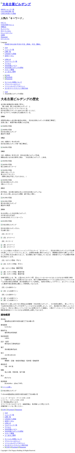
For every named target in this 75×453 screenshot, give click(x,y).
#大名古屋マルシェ (7, 25)
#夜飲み (3, 27)
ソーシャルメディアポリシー (15, 86)
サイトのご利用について (13, 82)
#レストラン (5, 29)
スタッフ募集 (9, 70)
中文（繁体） (36, 44)
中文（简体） (26, 44)
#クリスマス (5, 39)
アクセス (8, 63)
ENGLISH (13, 44)
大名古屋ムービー (11, 65)
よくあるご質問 (10, 72)
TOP (6, 48)
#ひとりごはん (6, 31)
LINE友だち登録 (10, 54)
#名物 (3, 35)
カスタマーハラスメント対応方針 (16, 88)
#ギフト (3, 23)
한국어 (19, 44)
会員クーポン (9, 56)
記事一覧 (8, 51)
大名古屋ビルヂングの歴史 (14, 67)
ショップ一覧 (9, 49)
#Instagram (4, 37)
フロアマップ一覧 (11, 61)
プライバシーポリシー (12, 84)
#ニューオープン (6, 33)
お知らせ (8, 59)
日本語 (7, 44)
